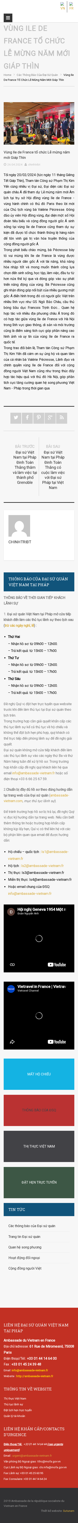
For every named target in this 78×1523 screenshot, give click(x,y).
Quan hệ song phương (24, 1247)
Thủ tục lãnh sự (13, 1404)
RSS (61, 418)
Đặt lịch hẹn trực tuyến (18, 1410)
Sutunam (68, 1510)
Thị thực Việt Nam (15, 1398)
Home (7, 75)
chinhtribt (34, 164)
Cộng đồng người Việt (24, 1268)
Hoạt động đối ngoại (24, 1258)
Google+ (50, 418)
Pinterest (38, 418)
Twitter (15, 418)
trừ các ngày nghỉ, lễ (19, 625)
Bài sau (53, 467)
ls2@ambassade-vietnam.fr (42, 866)
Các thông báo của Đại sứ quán (37, 75)
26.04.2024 (15, 164)
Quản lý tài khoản (14, 1416)
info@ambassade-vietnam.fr (33, 773)
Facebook (27, 418)
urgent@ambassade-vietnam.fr (32, 1455)
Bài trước (25, 464)
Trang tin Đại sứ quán (24, 1237)
